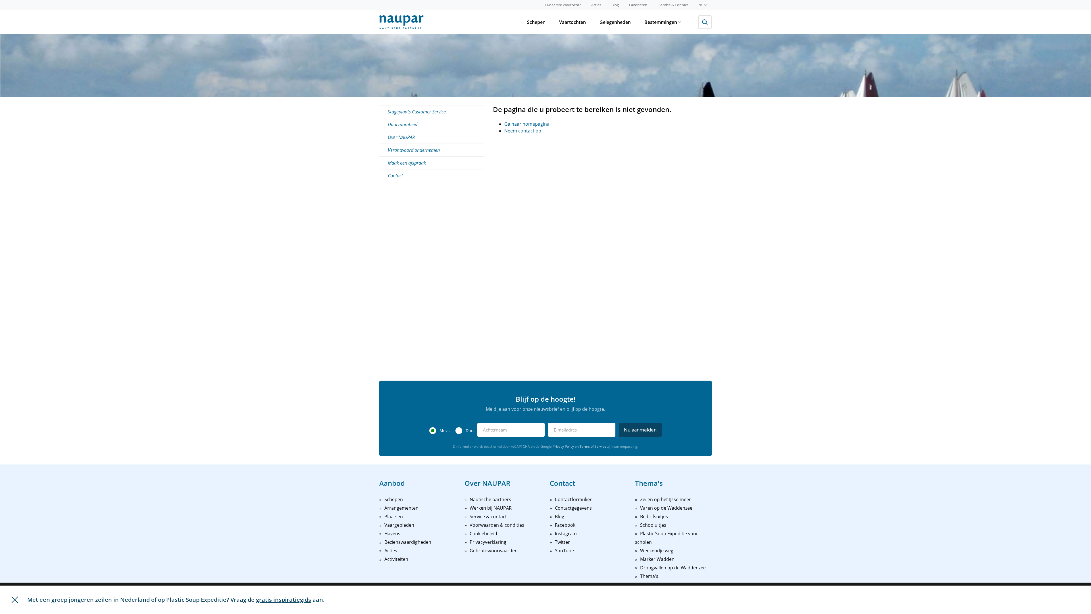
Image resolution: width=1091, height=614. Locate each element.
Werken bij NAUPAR (491, 508)
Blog (615, 4)
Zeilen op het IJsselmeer (665, 499)
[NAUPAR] (401, 22)
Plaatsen (393, 516)
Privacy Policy (563, 446)
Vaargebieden (399, 525)
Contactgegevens (573, 508)
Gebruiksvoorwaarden (494, 550)
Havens (392, 533)
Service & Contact (673, 4)
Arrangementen (401, 508)
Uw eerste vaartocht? (563, 4)
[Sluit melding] (14, 599)
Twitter (562, 542)
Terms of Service (593, 446)
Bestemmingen (660, 22)
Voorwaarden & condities (497, 525)
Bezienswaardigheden (407, 542)
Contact (395, 176)
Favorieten (638, 4)
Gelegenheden (615, 22)
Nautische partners (490, 499)
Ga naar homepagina (526, 124)
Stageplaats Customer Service (417, 112)
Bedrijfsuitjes (654, 516)
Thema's (649, 576)
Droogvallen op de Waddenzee (673, 568)
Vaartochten (572, 22)
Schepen (536, 22)
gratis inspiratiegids (283, 599)
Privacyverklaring (488, 542)
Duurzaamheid (402, 124)
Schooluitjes (653, 525)
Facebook (565, 525)
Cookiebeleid (483, 533)
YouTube (564, 550)
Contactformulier (573, 499)
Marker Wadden (657, 559)
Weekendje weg (656, 550)
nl (700, 4)
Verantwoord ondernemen (414, 150)
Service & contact (488, 516)
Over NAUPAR (401, 137)
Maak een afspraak (407, 163)
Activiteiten (396, 559)
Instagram (566, 533)
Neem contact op (522, 131)
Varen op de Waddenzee (666, 508)
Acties (596, 4)
